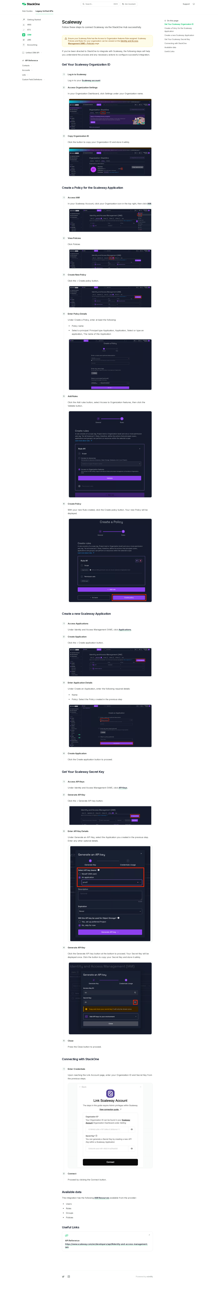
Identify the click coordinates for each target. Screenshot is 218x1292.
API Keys (123, 787)
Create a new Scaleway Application (179, 35)
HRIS (29, 25)
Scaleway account (91, 80)
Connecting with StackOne (176, 43)
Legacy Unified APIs (44, 11)
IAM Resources (101, 1198)
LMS (29, 40)
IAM (149, 203)
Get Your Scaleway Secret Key (177, 39)
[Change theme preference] (194, 4)
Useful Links (169, 51)
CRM (29, 35)
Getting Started (34, 20)
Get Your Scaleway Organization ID (179, 24)
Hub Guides (27, 11)
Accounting (32, 45)
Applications (125, 629)
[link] (107, 1241)
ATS (29, 30)
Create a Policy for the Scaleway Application (178, 29)
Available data (170, 47)
